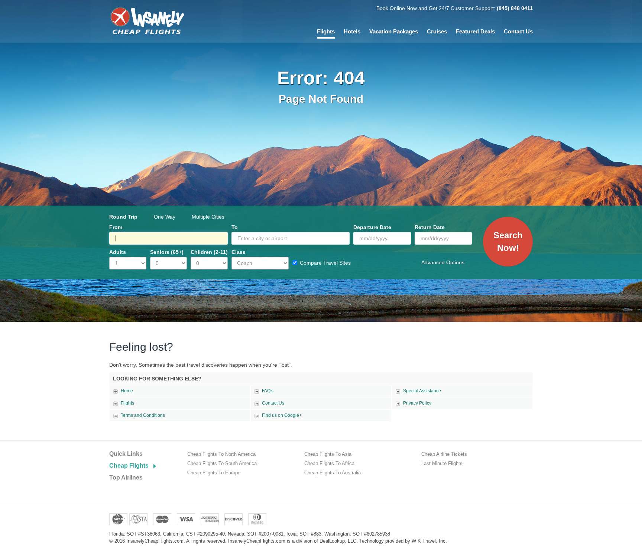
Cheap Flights (129, 465)
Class (238, 252)
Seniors (167, 252)
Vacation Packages (393, 31)
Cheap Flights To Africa (329, 463)
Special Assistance (422, 390)
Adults (117, 252)
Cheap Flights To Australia (332, 472)
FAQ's (267, 390)
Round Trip (123, 217)
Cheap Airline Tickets (444, 454)
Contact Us (518, 31)
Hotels (352, 31)
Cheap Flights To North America (221, 454)
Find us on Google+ (282, 415)
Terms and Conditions (143, 415)
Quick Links (126, 454)
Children (209, 252)
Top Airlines (126, 477)
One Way (164, 217)
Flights (326, 31)
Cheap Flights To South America (222, 463)
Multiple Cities (208, 217)
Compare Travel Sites (325, 263)
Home (127, 390)
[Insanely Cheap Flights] (147, 20)
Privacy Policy (417, 403)
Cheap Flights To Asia (327, 454)
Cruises (437, 31)
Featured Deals (475, 31)
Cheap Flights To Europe (213, 472)
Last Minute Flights (442, 463)
